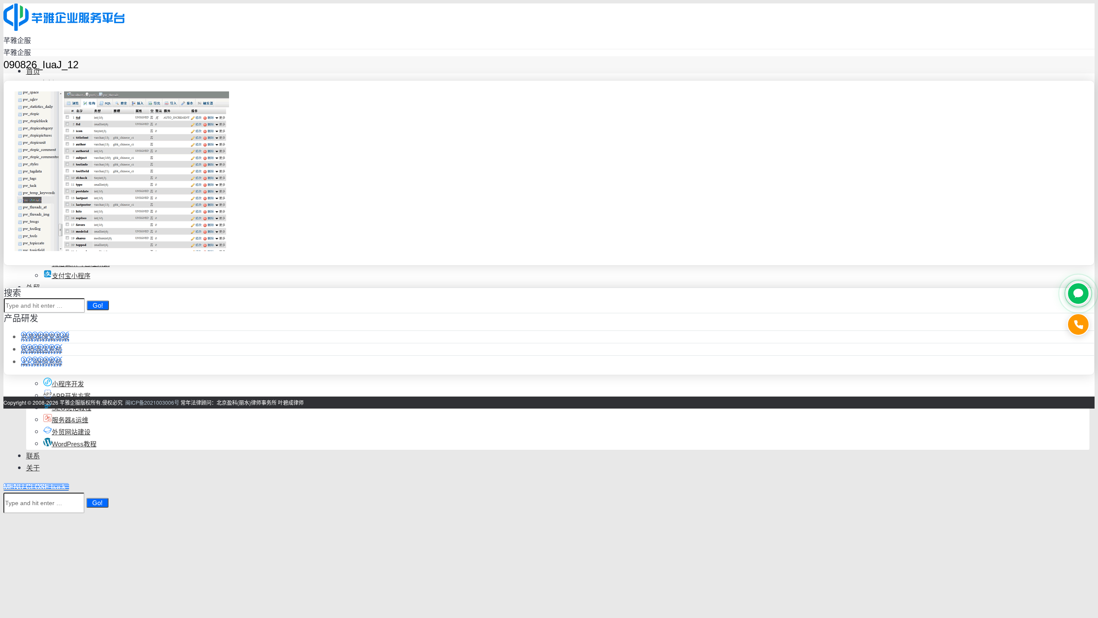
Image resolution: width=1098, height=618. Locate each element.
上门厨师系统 (41, 362)
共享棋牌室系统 (45, 337)
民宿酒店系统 (41, 349)
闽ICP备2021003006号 (152, 402)
